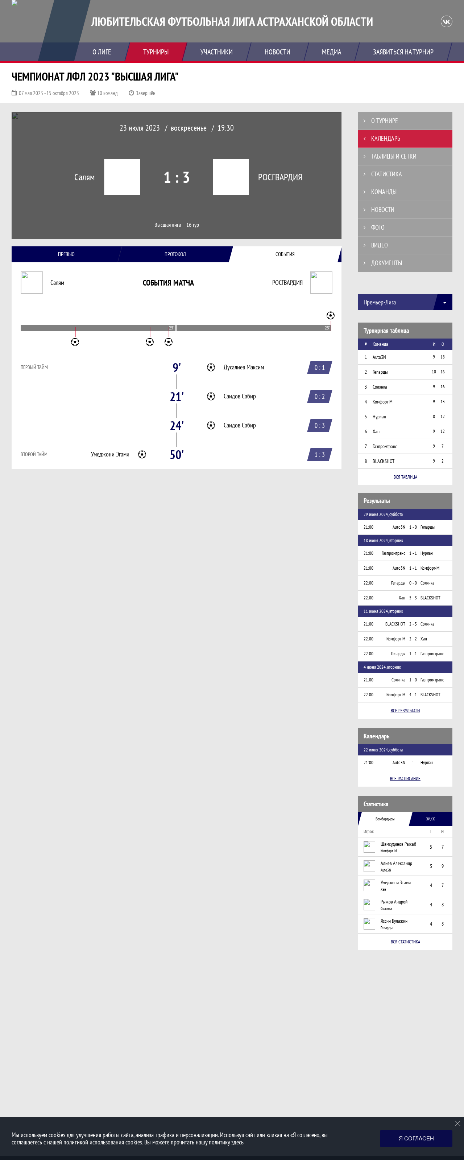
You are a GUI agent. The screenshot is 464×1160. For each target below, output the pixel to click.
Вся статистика (405, 942)
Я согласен (416, 1138)
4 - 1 (413, 695)
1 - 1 (413, 553)
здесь (237, 1142)
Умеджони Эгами (110, 454)
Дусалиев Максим (244, 367)
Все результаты (405, 711)
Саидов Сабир (240, 396)
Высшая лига (167, 224)
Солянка (386, 908)
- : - (413, 762)
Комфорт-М (389, 850)
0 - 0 (413, 583)
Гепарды (387, 927)
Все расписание (405, 778)
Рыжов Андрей (394, 902)
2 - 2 (413, 639)
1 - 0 (413, 527)
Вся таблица (405, 477)
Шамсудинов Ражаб (398, 844)
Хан (383, 889)
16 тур (192, 224)
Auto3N (386, 870)
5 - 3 (413, 598)
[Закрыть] (458, 1123)
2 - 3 (413, 624)
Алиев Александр (396, 863)
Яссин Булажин (394, 921)
